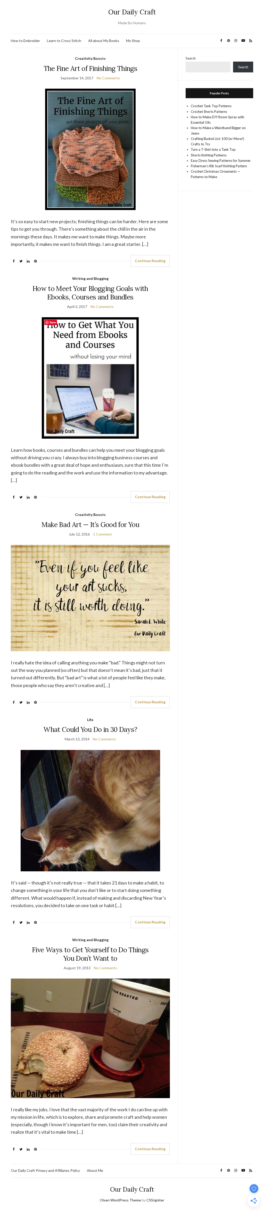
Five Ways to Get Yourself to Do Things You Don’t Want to (90, 954)
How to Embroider (25, 40)
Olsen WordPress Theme (120, 1200)
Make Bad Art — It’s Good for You (90, 524)
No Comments (108, 78)
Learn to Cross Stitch (64, 40)
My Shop (133, 40)
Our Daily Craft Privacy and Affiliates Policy (45, 1170)
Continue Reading (150, 260)
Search (191, 58)
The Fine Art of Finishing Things (90, 68)
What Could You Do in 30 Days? (90, 729)
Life (90, 719)
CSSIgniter (155, 1200)
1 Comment (102, 534)
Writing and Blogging (90, 278)
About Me (95, 1170)
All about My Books (103, 40)
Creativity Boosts (90, 58)
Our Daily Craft (132, 12)
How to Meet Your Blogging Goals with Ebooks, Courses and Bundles (90, 292)
